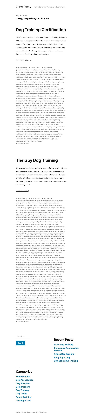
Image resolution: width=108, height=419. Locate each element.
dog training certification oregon (39, 110)
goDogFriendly (22, 67)
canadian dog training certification (49, 72)
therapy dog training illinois (36, 241)
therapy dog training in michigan (34, 245)
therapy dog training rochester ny (43, 279)
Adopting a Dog (62, 357)
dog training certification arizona (50, 79)
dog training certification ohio (49, 105)
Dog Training (48, 67)
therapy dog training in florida (41, 243)
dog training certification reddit (51, 112)
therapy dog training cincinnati (44, 219)
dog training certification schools (39, 117)
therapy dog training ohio (52, 257)
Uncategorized (23, 400)
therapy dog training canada (30, 215)
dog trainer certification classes (43, 75)
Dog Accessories (24, 380)
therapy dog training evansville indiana (44, 238)
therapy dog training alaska (45, 200)
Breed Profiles (23, 376)
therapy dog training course (51, 227)
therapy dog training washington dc (48, 310)
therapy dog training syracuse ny (49, 295)
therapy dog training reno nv (41, 272)
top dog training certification (33, 141)
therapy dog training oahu (35, 257)
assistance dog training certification (48, 70)
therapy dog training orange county (45, 262)
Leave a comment (23, 143)
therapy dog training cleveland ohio (37, 222)
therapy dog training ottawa (53, 264)
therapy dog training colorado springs (34, 224)
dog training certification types (27, 129)
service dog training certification (34, 139)
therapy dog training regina (56, 269)
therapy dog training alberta (36, 203)
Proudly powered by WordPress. (36, 412)
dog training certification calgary (45, 82)
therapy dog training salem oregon (40, 281)
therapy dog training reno (24, 272)
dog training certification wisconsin (38, 131)
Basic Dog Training (63, 344)
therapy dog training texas (47, 300)
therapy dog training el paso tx (37, 234)
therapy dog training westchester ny (46, 312)
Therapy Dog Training (37, 160)
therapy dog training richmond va (26, 276)
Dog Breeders (23, 387)
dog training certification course (37, 91)
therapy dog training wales (27, 310)
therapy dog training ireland (28, 255)
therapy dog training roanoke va (48, 276)
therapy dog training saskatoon (51, 286)
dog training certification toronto (38, 127)
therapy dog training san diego (33, 283)
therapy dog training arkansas (30, 208)
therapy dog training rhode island (35, 274)
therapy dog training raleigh (44, 267)
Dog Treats (21, 393)
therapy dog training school (24, 288)
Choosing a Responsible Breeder (66, 349)
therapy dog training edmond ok (46, 231)
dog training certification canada (40, 84)
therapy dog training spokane (41, 293)
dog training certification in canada (45, 101)
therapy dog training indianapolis (39, 253)
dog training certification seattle (45, 122)
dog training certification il (52, 98)
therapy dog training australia (25, 212)
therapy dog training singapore (50, 290)
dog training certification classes (40, 86)
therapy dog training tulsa (49, 305)
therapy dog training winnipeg (40, 317)
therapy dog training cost (34, 227)
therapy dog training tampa (40, 298)
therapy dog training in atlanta (55, 241)
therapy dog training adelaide (27, 200)
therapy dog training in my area (54, 245)
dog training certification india (37, 103)
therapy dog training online (53, 260)
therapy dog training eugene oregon (47, 236)
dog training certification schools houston (39, 120)
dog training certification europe (33, 98)
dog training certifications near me (35, 134)
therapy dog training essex (26, 236)
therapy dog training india (51, 250)
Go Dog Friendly (23, 6)
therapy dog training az (42, 212)
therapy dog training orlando (35, 264)
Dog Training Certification (41, 29)
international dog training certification (34, 136)
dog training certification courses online (38, 93)
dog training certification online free (44, 108)
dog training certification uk (46, 129)
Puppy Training (23, 397)
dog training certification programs (29, 112)
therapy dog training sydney (30, 295)
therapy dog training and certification (36, 205)
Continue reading (23, 60)
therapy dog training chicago (25, 219)
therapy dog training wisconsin (37, 319)
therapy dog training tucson (31, 305)
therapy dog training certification (50, 215)
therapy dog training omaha (35, 260)
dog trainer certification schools (40, 77)
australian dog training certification (27, 72)
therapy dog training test (30, 300)
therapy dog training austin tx (56, 210)
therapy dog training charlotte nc (53, 217)
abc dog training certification (27, 70)
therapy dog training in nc (24, 248)
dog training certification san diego (46, 115)
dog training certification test (41, 124)
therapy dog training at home (50, 208)
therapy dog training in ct (24, 243)
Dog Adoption (23, 383)
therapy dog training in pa (41, 248)
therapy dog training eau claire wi (54, 229)
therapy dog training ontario (24, 262)
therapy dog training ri (54, 274)
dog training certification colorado (45, 89)
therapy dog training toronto (37, 302)
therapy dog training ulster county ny (37, 307)
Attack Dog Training (64, 354)
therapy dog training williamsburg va (42, 314)
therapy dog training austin (37, 210)
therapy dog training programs (25, 267)
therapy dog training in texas (33, 250)
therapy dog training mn (45, 255)
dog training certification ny (30, 105)
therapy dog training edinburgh (25, 231)
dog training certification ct (35, 96)
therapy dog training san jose (31, 286)
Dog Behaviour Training (66, 361)
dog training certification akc (30, 79)
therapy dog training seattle (30, 290)
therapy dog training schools (43, 288)
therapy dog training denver (34, 229)
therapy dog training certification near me (29, 217)
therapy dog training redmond (37, 269)
